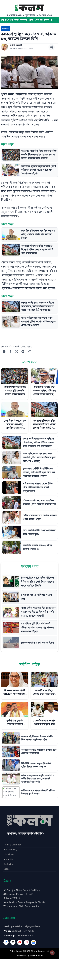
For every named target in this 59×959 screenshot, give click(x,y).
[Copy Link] (29, 351)
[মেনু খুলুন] (56, 20)
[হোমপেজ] (2, 20)
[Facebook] (6, 942)
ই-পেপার (9, 20)
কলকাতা (23, 20)
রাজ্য (16, 20)
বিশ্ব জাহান (44, 20)
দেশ (37, 20)
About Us (8, 859)
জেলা (31, 20)
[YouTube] (19, 942)
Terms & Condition (12, 845)
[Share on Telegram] (23, 351)
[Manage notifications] (52, 952)
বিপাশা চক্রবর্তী (16, 45)
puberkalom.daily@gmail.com (26, 926)
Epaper (6, 869)
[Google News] (33, 942)
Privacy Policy (10, 849)
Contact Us (8, 864)
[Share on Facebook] (10, 351)
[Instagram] (26, 942)
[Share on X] (16, 351)
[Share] (51, 47)
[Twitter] (12, 942)
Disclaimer (8, 854)
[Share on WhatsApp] (4, 351)
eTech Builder (36, 955)
